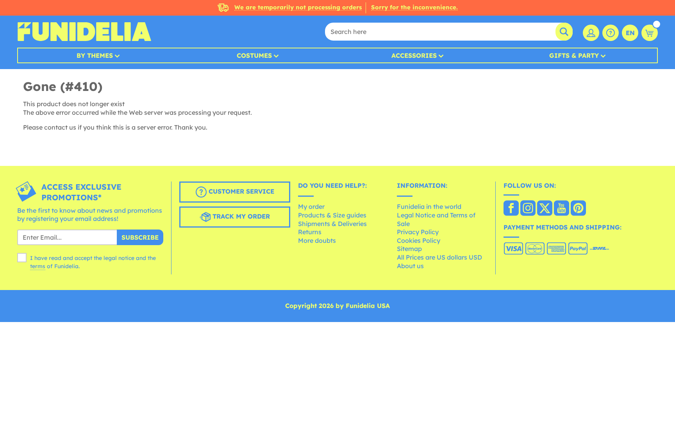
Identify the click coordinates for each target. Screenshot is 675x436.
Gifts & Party (574, 55)
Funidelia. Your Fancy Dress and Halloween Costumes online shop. (84, 31)
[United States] (511, 208)
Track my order (240, 216)
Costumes (254, 55)
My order (311, 206)
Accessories (414, 55)
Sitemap (409, 249)
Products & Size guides (332, 215)
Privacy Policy (418, 232)
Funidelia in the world (429, 206)
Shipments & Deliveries (332, 224)
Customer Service (240, 191)
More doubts (317, 240)
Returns (309, 232)
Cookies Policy (418, 240)
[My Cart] (649, 33)
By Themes (95, 55)
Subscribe (140, 237)
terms (37, 266)
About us (410, 266)
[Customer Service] (610, 33)
